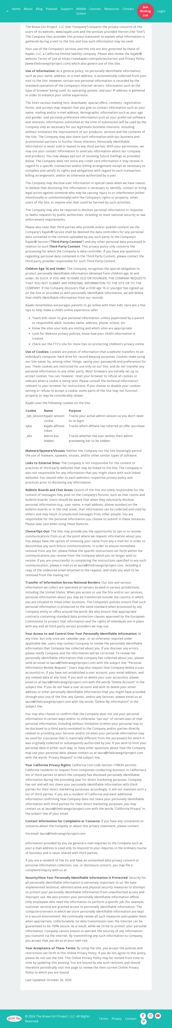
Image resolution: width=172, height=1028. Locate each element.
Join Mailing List (145, 11)
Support (67, 9)
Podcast (51, 9)
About (28, 9)
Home (16, 9)
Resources (111, 9)
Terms (103, 1019)
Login (161, 11)
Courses (95, 9)
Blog (39, 9)
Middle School (81, 11)
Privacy (117, 1019)
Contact (128, 9)
